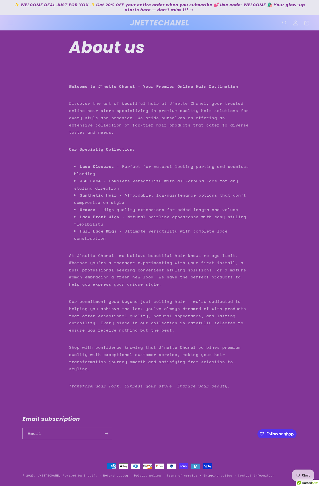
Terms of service (182, 476)
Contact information (256, 476)
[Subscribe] (106, 433)
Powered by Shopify (80, 476)
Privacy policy (147, 476)
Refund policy (115, 476)
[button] (10, 22)
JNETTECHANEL (49, 476)
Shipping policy (217, 476)
